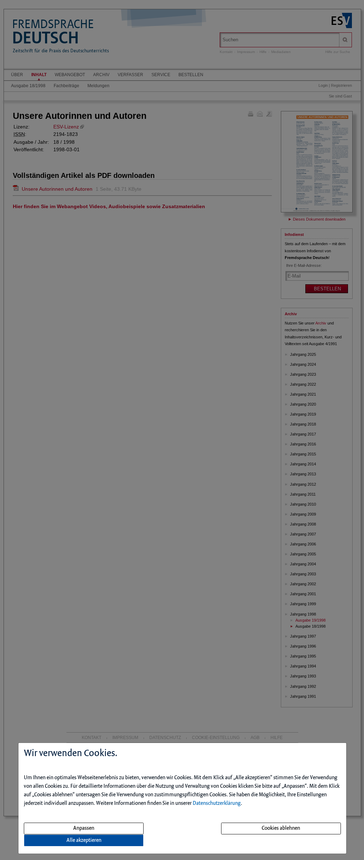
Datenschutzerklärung (217, 803)
